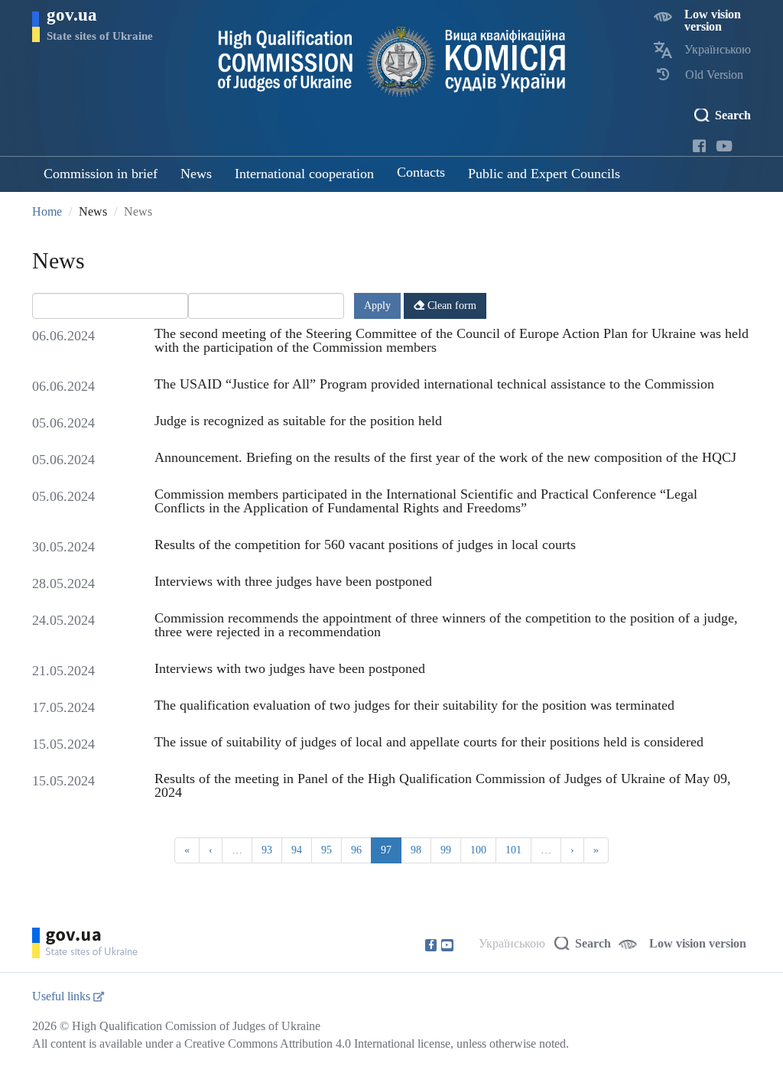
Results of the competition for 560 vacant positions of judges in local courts (365, 544)
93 (267, 850)
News (196, 173)
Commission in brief (101, 173)
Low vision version (712, 20)
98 (416, 850)
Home (47, 211)
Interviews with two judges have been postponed (289, 668)
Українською (717, 49)
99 (445, 850)
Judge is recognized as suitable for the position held (298, 420)
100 (478, 850)
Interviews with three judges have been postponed (293, 581)
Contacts (421, 172)
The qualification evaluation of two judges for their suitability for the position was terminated (414, 705)
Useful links (62, 996)
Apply (377, 305)
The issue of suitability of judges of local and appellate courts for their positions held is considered (428, 742)
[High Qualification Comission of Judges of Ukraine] (392, 62)
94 (296, 850)
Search (733, 115)
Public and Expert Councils (544, 173)
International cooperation (304, 173)
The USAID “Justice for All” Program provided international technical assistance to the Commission (434, 384)
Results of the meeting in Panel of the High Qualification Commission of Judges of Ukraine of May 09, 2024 (442, 785)
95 (326, 850)
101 (513, 850)
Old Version (714, 74)
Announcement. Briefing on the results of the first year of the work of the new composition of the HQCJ (445, 457)
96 (356, 850)
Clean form (450, 305)
